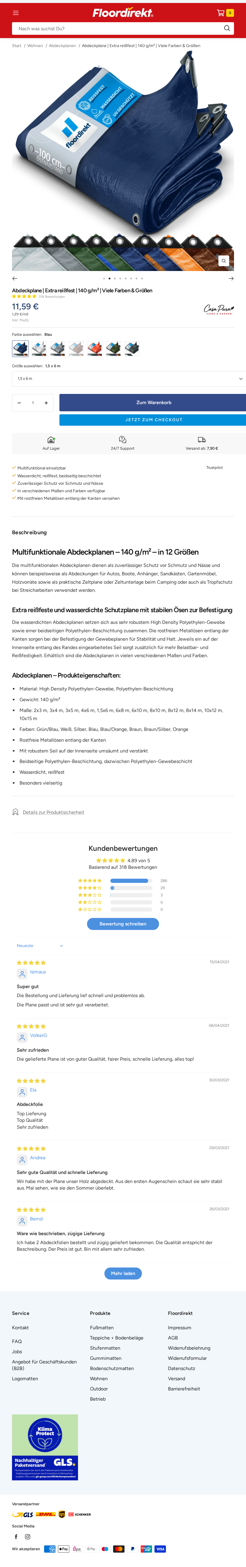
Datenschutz (181, 1368)
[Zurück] (14, 278)
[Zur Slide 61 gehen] (142, 278)
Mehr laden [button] (123, 1273)
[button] (24, 296)
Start (17, 45)
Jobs (17, 1351)
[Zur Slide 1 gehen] (104, 278)
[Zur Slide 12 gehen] (131, 278)
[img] (31, 963)
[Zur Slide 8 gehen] (109, 278)
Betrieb (98, 1399)
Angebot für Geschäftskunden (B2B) (44, 1365)
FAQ (17, 1341)
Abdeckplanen (62, 45)
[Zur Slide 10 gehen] (120, 278)
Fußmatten (102, 1327)
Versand (176, 1378)
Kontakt (20, 1327)
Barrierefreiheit (184, 1389)
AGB (173, 1338)
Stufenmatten (105, 1348)
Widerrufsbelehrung (189, 1348)
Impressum (179, 1327)
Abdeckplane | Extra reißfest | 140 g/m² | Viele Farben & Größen (141, 45)
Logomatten (25, 1378)
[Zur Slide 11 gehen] (126, 278)
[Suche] (123, 28)
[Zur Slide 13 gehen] (136, 278)
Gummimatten (106, 1358)
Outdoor (99, 1389)
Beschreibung (29, 532)
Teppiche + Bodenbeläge (116, 1338)
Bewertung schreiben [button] (123, 924)
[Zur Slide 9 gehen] (115, 278)
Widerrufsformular (187, 1358)
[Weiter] (231, 278)
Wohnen (35, 45)
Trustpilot (214, 467)
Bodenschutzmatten (112, 1368)
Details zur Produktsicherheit (53, 812)
